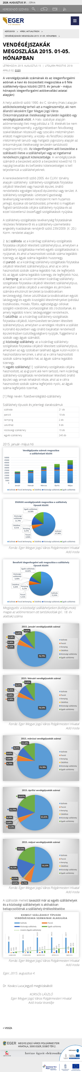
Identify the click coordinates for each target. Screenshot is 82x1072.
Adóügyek (10, 31)
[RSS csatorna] (65, 9)
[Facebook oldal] (44, 9)
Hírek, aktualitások (29, 31)
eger (18, 70)
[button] (75, 20)
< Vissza (7, 1027)
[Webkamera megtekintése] (55, 9)
